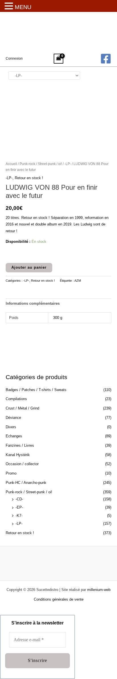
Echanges (14, 436)
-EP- (19, 507)
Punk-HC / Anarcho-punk (26, 482)
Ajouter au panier (29, 267)
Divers (11, 427)
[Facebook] (105, 58)
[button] (10, 6)
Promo (11, 473)
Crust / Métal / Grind (22, 408)
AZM (77, 280)
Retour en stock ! (20, 533)
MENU (23, 7)
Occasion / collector (22, 464)
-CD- (19, 499)
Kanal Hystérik (18, 455)
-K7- (19, 515)
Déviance (13, 417)
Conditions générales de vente (58, 599)
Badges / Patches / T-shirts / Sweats (36, 390)
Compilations (16, 399)
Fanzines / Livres (20, 445)
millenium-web (98, 590)
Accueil (11, 164)
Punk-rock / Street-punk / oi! (29, 492)
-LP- (19, 523)
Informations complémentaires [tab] (33, 303)
